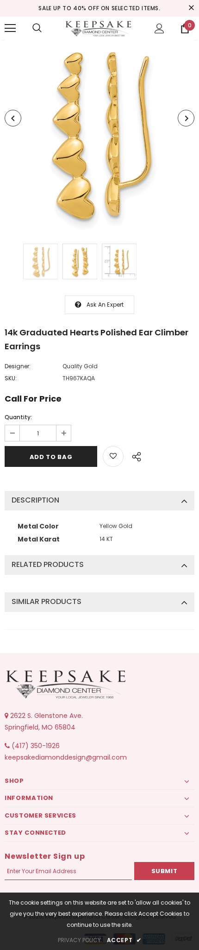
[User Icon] (159, 28)
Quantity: (18, 417)
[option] (99, 135)
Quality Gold (80, 366)
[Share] (134, 455)
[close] (191, 8)
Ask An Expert (105, 304)
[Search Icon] (37, 28)
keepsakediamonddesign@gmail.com (66, 757)
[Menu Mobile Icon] (10, 28)
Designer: (18, 366)
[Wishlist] (113, 456)
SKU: (11, 378)
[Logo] (99, 28)
